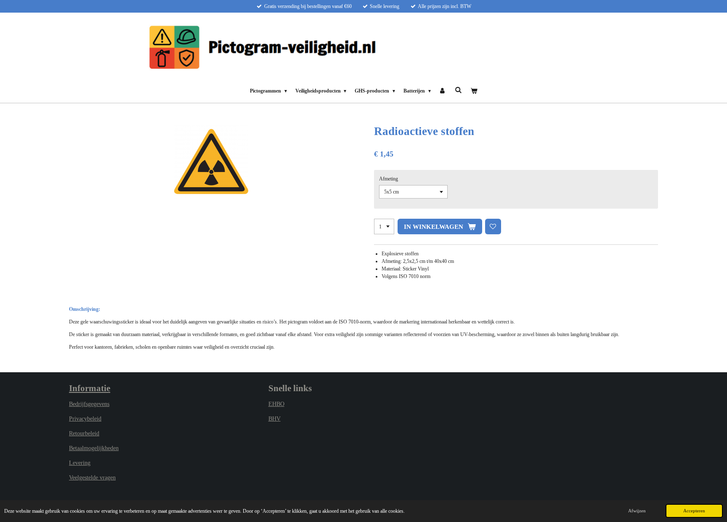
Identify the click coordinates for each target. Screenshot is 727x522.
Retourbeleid (84, 433)
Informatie (89, 388)
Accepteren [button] (694, 510)
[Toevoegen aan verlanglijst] (493, 227)
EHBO (276, 404)
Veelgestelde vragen (92, 477)
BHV (274, 419)
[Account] (443, 90)
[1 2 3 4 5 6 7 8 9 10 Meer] (384, 227)
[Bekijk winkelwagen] (473, 90)
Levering (79, 463)
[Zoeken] (458, 90)
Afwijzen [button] (637, 510)
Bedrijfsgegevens (89, 404)
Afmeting (388, 179)
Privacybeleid (85, 419)
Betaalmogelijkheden (94, 448)
